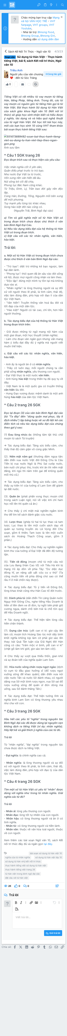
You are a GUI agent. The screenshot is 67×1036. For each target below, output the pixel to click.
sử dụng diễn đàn (48, 39)
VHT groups (40, 24)
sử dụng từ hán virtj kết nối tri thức (23, 861)
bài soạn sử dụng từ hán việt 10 (46, 853)
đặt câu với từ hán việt (16, 877)
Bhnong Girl (47, 35)
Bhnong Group (30, 35)
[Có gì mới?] (51, 4)
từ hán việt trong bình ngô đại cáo (22, 873)
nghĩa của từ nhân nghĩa (17, 857)
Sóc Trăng (30, 77)
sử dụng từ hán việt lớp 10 (48, 857)
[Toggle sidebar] (56, 5)
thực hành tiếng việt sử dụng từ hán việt (25, 865)
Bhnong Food (46, 32)
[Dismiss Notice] (61, 17)
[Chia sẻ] (58, 886)
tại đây (48, 844)
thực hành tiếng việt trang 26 (20, 869)
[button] (5, 5)
